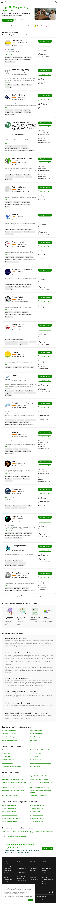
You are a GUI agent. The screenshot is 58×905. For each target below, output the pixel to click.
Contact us (45, 877)
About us (44, 863)
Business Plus (7, 875)
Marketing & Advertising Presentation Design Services (42, 783)
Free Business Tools (34, 879)
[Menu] (2, 2)
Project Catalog (7, 868)
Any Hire (6, 877)
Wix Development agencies (9, 740)
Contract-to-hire (8, 879)
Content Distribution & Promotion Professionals (42, 749)
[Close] (33, 886)
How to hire (6, 863)
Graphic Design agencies (36, 737)
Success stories (33, 866)
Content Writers (34, 756)
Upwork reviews (33, 868)
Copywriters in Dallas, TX (36, 811)
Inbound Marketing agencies (10, 737)
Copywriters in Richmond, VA (37, 808)
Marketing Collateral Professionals (11, 766)
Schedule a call (47, 848)
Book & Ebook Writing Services (10, 795)
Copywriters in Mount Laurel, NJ (10, 808)
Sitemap (41, 899)
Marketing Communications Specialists (40, 763)
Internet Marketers (7, 763)
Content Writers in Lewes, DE (38, 821)
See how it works (19, 19)
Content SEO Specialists (36, 759)
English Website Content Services (39, 795)
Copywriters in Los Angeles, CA (10, 821)
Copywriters (5, 749)
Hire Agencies (8, 20)
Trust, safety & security (47, 879)
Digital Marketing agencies (9, 733)
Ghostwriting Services (8, 776)
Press (43, 875)
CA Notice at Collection (40, 896)
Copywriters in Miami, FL (36, 815)
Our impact (45, 872)
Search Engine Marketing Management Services (40, 791)
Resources (32, 870)
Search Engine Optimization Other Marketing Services (14, 783)
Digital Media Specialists (8, 759)
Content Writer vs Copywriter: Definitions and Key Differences (42, 832)
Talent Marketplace (8, 866)
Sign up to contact (45, 41)
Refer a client (33, 877)
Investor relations (46, 868)
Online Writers (6, 753)
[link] (17, 596)
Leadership (45, 866)
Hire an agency (7, 870)
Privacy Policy (28, 896)
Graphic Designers (35, 766)
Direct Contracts (8, 881)
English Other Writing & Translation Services (41, 776)
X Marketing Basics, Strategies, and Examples (14, 836)
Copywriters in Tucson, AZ (9, 805)
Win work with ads (21, 876)
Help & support (33, 863)
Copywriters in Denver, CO (37, 805)
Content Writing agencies (9, 730)
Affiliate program (33, 875)
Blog (31, 872)
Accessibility (35, 899)
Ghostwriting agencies (36, 730)
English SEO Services (8, 787)
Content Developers (35, 753)
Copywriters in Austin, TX (9, 811)
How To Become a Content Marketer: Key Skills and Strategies (15, 832)
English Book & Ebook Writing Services (12, 779)
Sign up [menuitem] (52, 2)
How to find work (21, 863)
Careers (44, 870)
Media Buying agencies (36, 733)
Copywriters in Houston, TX (9, 815)
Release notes (33, 881)
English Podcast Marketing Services (39, 779)
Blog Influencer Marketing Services (39, 787)
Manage (30, 899)
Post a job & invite (45, 45)
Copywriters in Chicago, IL (37, 818)
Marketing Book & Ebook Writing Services (13, 790)
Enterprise (6, 872)
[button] (13, 49)
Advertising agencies (35, 740)
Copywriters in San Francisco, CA (11, 818)
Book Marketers (6, 756)
